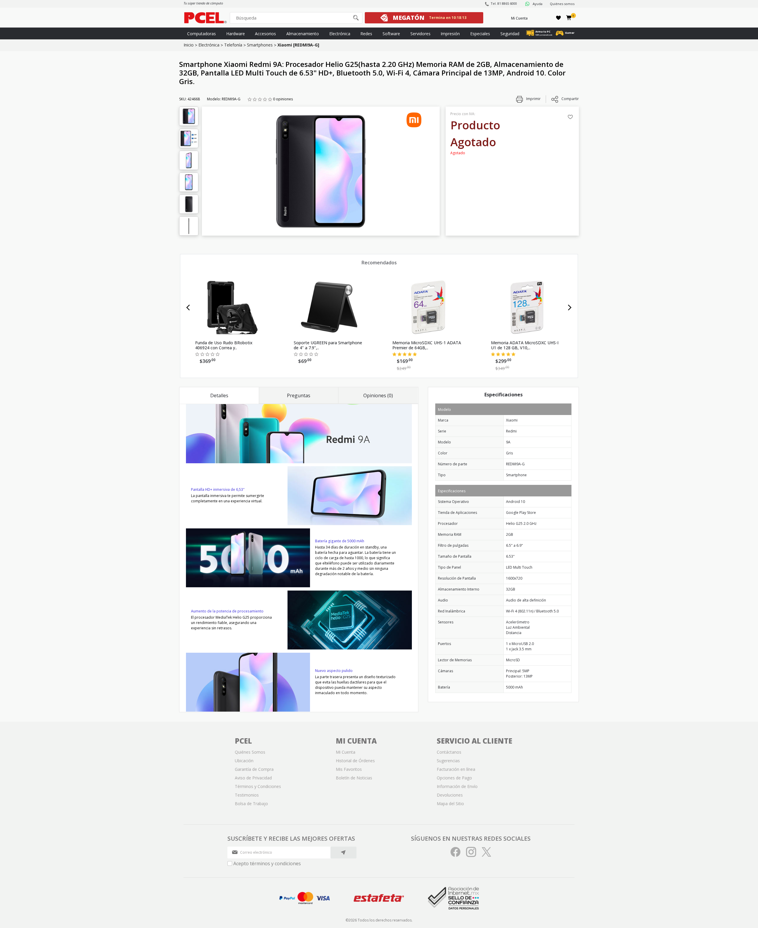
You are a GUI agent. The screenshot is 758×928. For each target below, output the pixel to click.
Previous (188, 308)
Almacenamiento (302, 33)
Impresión (450, 33)
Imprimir (533, 98)
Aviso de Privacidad (253, 778)
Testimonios (247, 795)
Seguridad (509, 33)
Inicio (189, 45)
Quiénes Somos (250, 752)
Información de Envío (457, 786)
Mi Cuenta (519, 18)
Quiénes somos (562, 3)
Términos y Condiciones (258, 786)
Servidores (420, 33)
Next (570, 308)
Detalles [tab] (219, 395)
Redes (366, 33)
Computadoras (201, 33)
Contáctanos (449, 752)
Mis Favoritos (349, 769)
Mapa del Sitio (450, 803)
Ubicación (244, 760)
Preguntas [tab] (298, 395)
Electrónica (339, 33)
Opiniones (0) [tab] (378, 395)
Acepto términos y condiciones (267, 863)
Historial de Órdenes (355, 760)
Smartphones (260, 45)
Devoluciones (450, 795)
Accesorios (265, 33)
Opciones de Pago (454, 778)
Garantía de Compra (254, 769)
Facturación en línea (456, 769)
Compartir (570, 98)
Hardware (235, 33)
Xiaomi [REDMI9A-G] (298, 45)
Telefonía (233, 45)
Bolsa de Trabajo (251, 803)
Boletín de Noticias (354, 778)
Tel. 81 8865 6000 (504, 3)
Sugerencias (448, 760)
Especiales (480, 33)
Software (391, 33)
